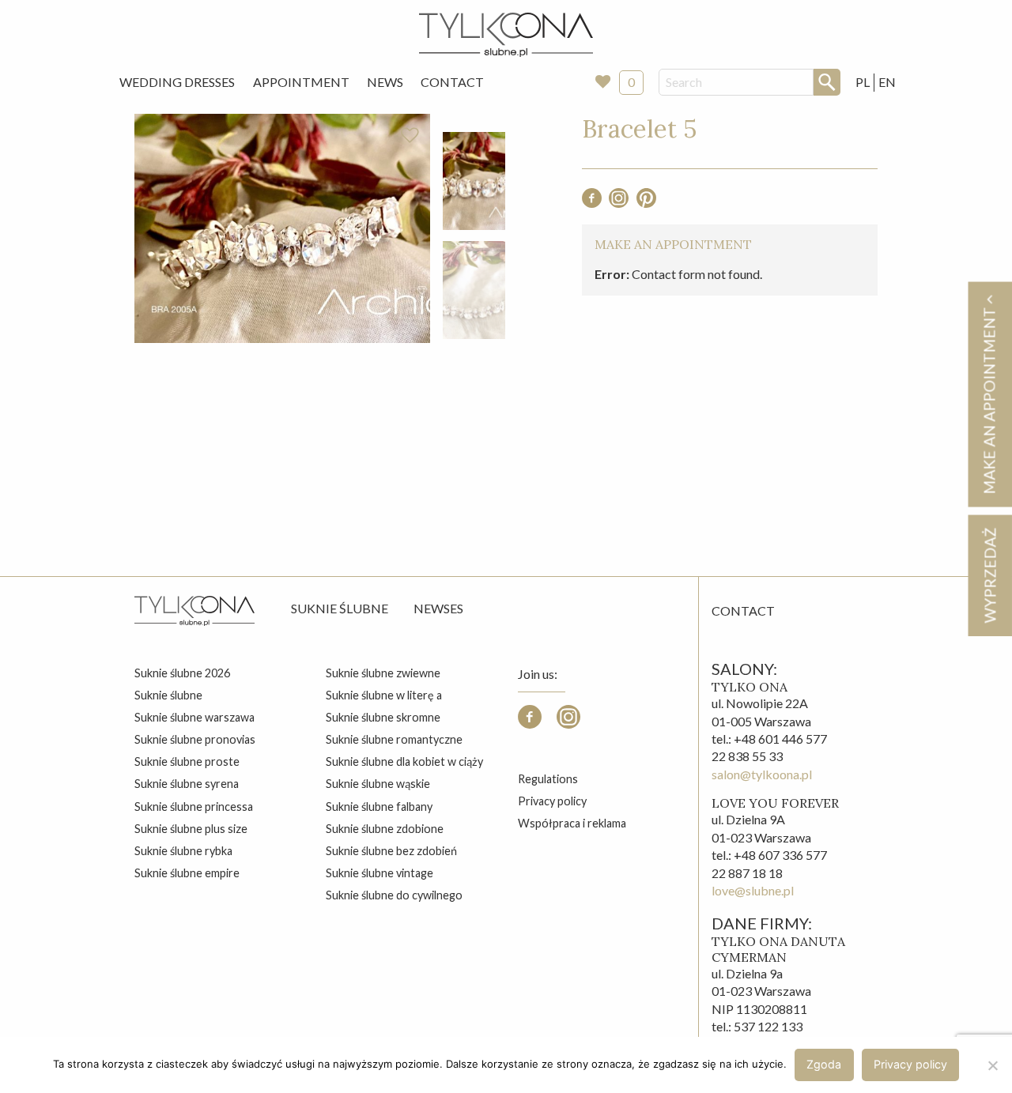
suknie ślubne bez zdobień (391, 850)
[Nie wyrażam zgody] (992, 1065)
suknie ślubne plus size (190, 828)
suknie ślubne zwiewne (383, 673)
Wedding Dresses (177, 81)
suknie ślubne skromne (383, 717)
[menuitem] (177, 82)
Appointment (301, 81)
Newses (438, 608)
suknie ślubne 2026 (182, 673)
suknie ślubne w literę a (384, 695)
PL (862, 81)
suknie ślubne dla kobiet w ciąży (404, 761)
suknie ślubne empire (187, 873)
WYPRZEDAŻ (989, 576)
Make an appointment (989, 399)
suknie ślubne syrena (186, 783)
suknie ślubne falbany (379, 806)
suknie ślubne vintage (379, 873)
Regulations (548, 779)
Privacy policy (552, 801)
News (385, 81)
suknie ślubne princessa (193, 806)
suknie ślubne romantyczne (394, 739)
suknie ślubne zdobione (385, 828)
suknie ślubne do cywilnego (394, 895)
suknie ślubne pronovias (194, 739)
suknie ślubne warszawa (194, 717)
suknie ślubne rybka (183, 850)
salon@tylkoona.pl (762, 774)
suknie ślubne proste (187, 761)
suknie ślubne (168, 695)
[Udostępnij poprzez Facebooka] (592, 202)
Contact (452, 81)
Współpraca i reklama (572, 823)
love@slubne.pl (753, 890)
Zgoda (823, 1064)
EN (887, 81)
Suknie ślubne (339, 608)
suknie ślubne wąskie (378, 783)
